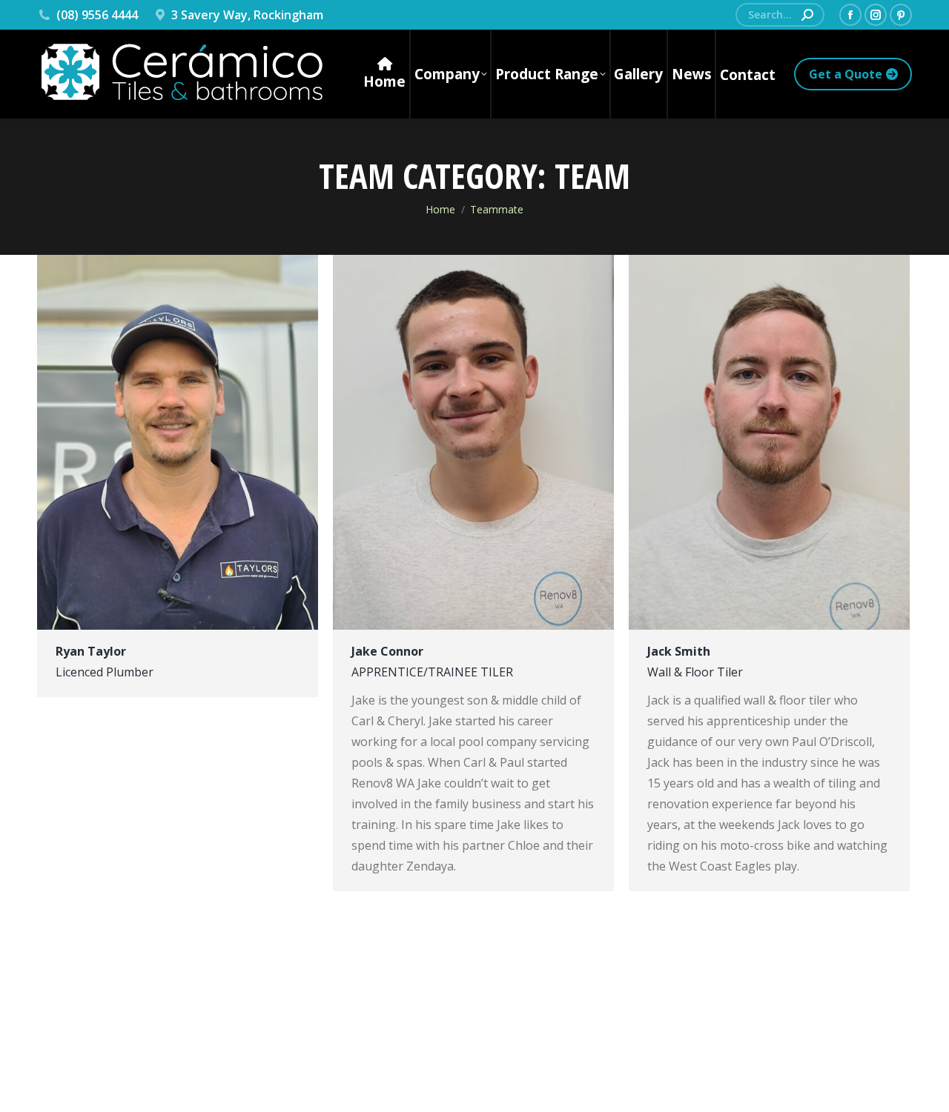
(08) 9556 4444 (97, 15)
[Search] (807, 15)
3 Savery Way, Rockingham (247, 15)
